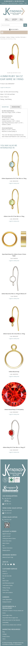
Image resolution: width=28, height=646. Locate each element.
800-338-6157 (7, 501)
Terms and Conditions (7, 592)
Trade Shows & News (7, 585)
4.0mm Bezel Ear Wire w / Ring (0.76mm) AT (14, 293)
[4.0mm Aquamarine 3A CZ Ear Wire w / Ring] (14, 163)
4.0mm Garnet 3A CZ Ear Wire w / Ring (14, 334)
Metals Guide (5, 580)
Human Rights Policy (7, 615)
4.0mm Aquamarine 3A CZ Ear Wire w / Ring (14, 178)
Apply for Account (13, 3)
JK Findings (2, 37)
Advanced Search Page (7, 557)
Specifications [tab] (16, 107)
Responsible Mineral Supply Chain (10, 617)
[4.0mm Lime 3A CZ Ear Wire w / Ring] (14, 201)
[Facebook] (2, 564)
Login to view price (5, 87)
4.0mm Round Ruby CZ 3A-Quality (14, 409)
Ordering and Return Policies (9, 538)
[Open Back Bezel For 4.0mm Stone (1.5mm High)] (14, 239)
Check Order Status (6, 541)
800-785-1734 (7, 504)
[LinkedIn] (8, 564)
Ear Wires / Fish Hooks (20, 37)
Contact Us (4, 3)
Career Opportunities (7, 599)
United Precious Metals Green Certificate (11, 624)
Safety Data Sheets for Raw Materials (11, 620)
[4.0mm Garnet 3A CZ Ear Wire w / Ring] (14, 318)
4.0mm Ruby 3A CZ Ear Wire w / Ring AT (14, 447)
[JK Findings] (14, 11)
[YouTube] (11, 564)
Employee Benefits (6, 602)
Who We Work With (6, 576)
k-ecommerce (17, 644)
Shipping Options (6, 550)
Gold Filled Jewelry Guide (8, 583)
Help (3, 545)
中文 (26, 3)
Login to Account (6, 536)
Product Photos (6, 636)
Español (21, 3)
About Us (4, 571)
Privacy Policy (5, 590)
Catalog (8, 37)
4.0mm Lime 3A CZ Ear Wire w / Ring (14, 216)
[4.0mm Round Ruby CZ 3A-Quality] (14, 394)
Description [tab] (5, 107)
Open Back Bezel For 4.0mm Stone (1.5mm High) (14, 255)
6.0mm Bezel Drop (14, 371)
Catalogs (4, 634)
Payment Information (7, 548)
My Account (14, 29)
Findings (12, 37)
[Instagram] (5, 564)
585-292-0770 (7, 498)
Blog (3, 631)
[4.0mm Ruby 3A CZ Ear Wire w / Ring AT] (14, 432)
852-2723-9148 (7, 510)
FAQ (3, 578)
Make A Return (5, 543)
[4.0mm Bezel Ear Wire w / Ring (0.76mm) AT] (14, 278)
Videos (4, 639)
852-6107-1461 (7, 519)
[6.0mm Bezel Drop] (14, 356)
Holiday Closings (6, 587)
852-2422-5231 (7, 513)
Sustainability (5, 622)
